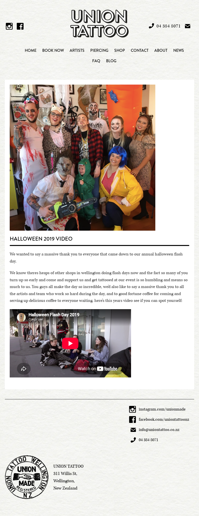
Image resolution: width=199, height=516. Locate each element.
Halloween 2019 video (41, 239)
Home (30, 50)
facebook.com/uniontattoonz (164, 419)
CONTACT (140, 50)
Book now (53, 50)
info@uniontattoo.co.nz (159, 429)
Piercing (99, 50)
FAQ (96, 61)
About (160, 50)
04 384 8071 (148, 440)
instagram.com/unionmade (162, 409)
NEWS (178, 50)
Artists (77, 50)
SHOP (119, 50)
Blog (111, 61)
